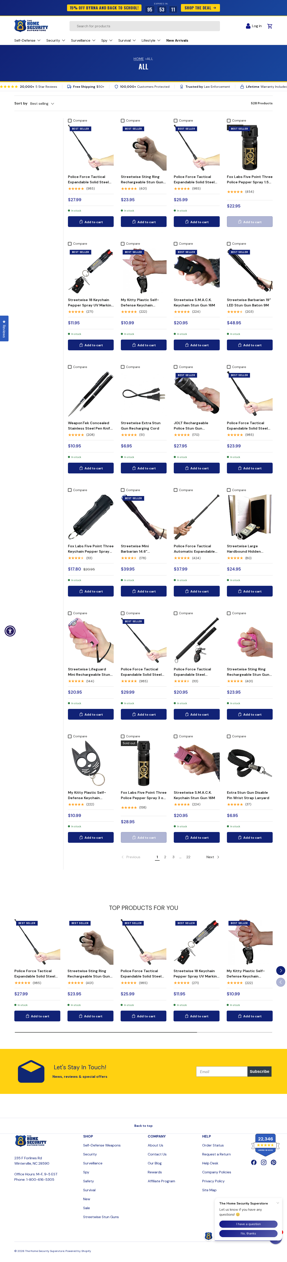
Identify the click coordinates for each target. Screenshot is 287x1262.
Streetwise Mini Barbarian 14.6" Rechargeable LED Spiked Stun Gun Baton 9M (143, 554)
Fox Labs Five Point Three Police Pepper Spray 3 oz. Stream (144, 798)
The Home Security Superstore (44, 1251)
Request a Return (216, 1154)
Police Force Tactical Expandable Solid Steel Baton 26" (88, 182)
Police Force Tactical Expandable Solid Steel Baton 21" (194, 182)
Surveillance (92, 1163)
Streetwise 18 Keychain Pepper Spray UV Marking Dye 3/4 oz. (90, 305)
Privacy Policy (213, 1181)
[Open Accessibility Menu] (10, 631)
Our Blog (155, 1163)
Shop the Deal (198, 8)
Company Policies (216, 1172)
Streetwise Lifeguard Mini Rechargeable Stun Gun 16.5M (89, 674)
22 (188, 857)
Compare (80, 120)
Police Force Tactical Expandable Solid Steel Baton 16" (247, 428)
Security (90, 1154)
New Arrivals (177, 40)
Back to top (143, 1126)
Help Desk (210, 1163)
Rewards (155, 1172)
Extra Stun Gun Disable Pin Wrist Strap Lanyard (248, 795)
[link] (130, 857)
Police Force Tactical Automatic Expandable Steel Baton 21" (194, 551)
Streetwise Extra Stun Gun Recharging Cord (141, 426)
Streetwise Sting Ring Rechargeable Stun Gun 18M (142, 182)
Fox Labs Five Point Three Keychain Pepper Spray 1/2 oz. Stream (91, 551)
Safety (88, 1181)
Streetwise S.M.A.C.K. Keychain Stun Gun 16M (194, 302)
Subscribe (259, 1071)
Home (139, 59)
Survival (89, 1190)
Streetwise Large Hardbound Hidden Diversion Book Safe (244, 551)
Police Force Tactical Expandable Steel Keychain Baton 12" (192, 674)
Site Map (209, 1190)
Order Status (213, 1145)
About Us (155, 1145)
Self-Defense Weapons (102, 1145)
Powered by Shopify (78, 1251)
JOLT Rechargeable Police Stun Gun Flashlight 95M (191, 428)
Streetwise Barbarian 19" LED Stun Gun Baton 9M (249, 302)
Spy (86, 1172)
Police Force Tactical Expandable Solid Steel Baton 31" (141, 674)
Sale (86, 1208)
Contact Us (157, 1154)
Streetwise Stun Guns (101, 1217)
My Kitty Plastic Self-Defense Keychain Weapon (140, 305)
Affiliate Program (161, 1181)
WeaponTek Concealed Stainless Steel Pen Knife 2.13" (90, 428)
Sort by (21, 103)
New (86, 1199)
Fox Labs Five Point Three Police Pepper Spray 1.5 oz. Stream (250, 182)
